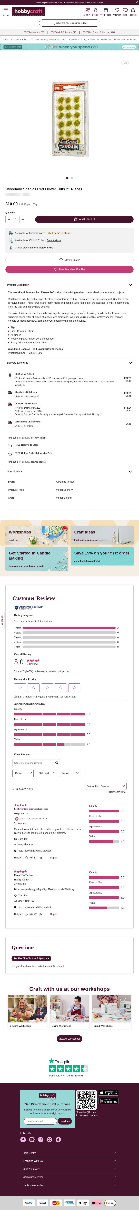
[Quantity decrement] (8, 219)
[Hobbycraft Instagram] (40, 1139)
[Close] (136, 2)
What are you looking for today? (71, 23)
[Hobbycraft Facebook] (23, 1139)
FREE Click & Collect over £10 (63, 32)
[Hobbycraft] (28, 12)
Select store (54, 240)
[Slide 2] (71, 178)
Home (5, 39)
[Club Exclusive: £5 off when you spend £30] (69, 46)
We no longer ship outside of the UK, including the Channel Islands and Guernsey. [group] (69, 3)
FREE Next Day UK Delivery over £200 (99, 32)
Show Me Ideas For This (71, 269)
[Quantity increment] (22, 219)
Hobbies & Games (21, 39)
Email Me (65, 1121)
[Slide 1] (67, 178)
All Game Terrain (65, 481)
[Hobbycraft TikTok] (58, 1139)
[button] (69, 119)
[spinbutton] (15, 219)
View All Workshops (69, 1038)
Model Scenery (78, 39)
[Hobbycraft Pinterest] (49, 1139)
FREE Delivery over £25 (34, 32)
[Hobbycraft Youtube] (32, 1139)
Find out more (15, 438)
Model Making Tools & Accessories (51, 39)
